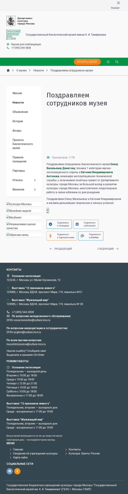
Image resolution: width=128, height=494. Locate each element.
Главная (18, 449)
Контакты (75, 449)
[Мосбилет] (24, 218)
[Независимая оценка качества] (24, 226)
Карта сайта (20, 457)
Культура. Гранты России (84, 453)
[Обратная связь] (24, 235)
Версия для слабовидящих (26, 44)
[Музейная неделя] (24, 211)
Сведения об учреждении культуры (35, 453)
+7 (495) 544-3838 (21, 47)
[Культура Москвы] (24, 204)
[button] (84, 146)
